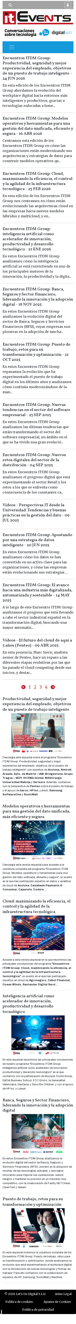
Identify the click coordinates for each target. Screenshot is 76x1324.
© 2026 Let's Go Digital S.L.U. (25, 1294)
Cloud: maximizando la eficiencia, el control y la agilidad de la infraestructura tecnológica (37, 906)
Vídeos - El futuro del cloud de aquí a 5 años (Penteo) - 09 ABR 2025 (37, 642)
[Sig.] (53, 687)
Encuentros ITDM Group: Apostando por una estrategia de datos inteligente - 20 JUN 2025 (37, 540)
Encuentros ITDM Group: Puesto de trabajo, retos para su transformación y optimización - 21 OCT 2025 (36, 352)
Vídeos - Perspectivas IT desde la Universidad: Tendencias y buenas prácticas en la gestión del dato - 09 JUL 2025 (36, 512)
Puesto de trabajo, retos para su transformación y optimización (33, 1202)
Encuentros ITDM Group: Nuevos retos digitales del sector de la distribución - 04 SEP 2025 (34, 460)
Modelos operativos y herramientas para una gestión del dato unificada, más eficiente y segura (36, 811)
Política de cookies (19, 1302)
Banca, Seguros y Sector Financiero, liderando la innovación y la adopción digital (38, 1105)
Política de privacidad (38, 1310)
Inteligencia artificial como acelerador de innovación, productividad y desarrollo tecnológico (28, 1004)
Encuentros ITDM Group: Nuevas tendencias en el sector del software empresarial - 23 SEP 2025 (36, 410)
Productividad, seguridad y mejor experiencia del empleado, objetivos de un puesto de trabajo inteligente (37, 704)
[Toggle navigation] (12, 47)
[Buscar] (10, 5)
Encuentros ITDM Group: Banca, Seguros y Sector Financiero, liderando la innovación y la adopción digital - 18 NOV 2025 (38, 297)
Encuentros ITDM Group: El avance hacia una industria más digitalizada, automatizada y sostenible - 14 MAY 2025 (37, 592)
